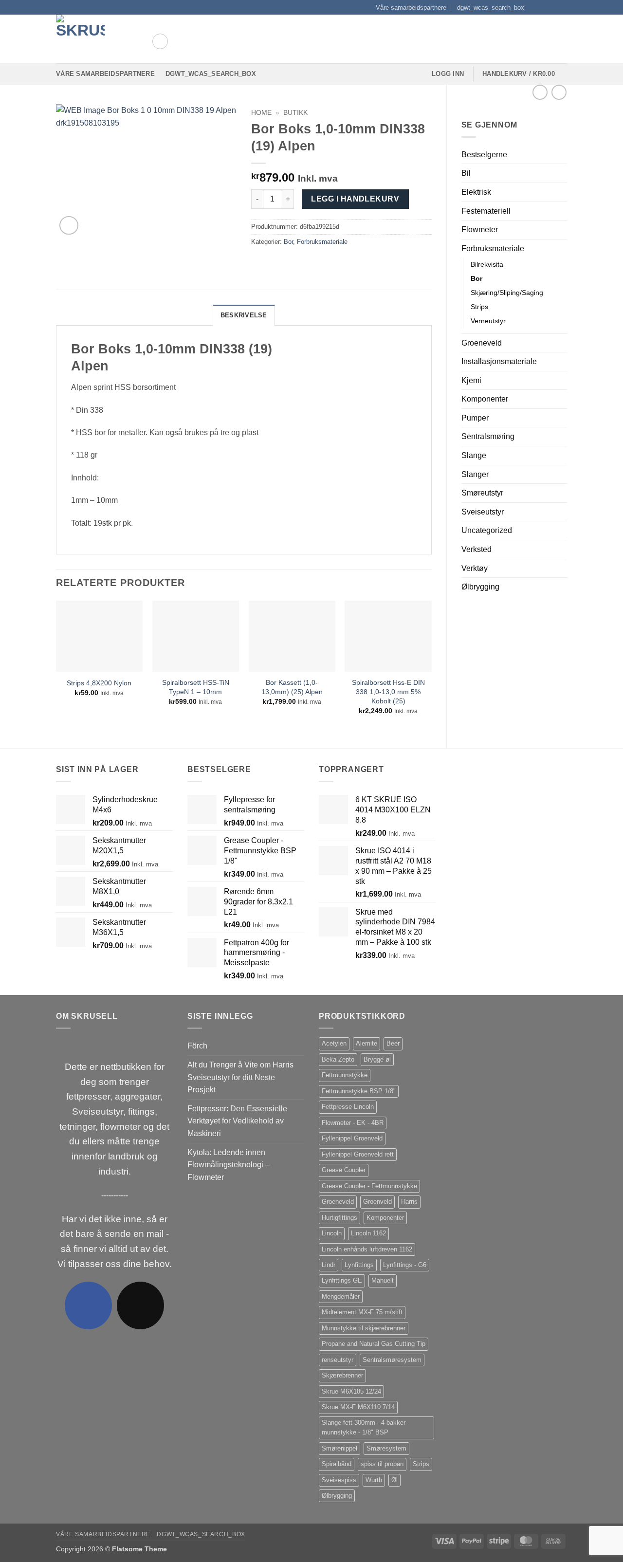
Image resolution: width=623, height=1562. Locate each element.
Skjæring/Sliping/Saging (507, 292)
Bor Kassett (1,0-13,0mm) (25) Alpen (292, 687)
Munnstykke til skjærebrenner (363, 1328)
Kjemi (471, 380)
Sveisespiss (339, 1480)
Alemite (366, 1043)
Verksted (476, 549)
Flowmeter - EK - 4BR (353, 1122)
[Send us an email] (562, 7)
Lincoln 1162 (368, 1233)
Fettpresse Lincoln (348, 1106)
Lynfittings (359, 1264)
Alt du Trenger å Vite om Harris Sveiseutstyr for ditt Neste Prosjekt (240, 1077)
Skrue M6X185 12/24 (351, 1391)
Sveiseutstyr (482, 512)
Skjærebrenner (342, 1375)
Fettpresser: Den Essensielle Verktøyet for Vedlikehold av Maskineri (237, 1121)
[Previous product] (559, 92)
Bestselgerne (484, 154)
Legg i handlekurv (355, 199)
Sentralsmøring (487, 436)
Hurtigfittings (339, 1217)
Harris (409, 1201)
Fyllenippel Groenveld (352, 1138)
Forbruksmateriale (492, 248)
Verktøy (474, 568)
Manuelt (382, 1280)
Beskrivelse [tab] (243, 315)
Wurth (374, 1480)
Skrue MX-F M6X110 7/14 (358, 1407)
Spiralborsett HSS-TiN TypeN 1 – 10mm (195, 687)
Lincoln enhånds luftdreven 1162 (367, 1249)
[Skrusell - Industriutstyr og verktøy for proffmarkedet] (96, 39)
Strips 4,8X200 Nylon (99, 683)
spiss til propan (382, 1464)
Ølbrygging (480, 587)
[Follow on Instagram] (544, 7)
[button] (160, 41)
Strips (479, 307)
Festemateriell (486, 211)
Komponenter (484, 399)
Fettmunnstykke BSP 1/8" (359, 1091)
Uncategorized (486, 530)
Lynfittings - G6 (404, 1264)
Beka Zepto (338, 1059)
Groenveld (377, 1201)
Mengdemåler (341, 1296)
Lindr (328, 1264)
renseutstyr (337, 1359)
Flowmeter (479, 229)
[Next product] (540, 92)
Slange (473, 455)
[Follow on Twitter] (553, 7)
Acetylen (334, 1043)
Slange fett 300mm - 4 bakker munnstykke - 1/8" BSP (363, 1427)
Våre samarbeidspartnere (411, 7)
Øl (394, 1480)
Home (261, 112)
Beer (393, 1043)
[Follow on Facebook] (534, 7)
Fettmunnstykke (344, 1075)
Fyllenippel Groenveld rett (358, 1154)
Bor (476, 278)
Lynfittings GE (342, 1280)
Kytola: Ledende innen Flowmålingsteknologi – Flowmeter (228, 1164)
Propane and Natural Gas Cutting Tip (373, 1343)
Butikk (295, 112)
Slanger (475, 474)
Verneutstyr (488, 321)
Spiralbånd (336, 1464)
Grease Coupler (344, 1170)
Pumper (475, 418)
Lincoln (332, 1233)
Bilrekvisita (487, 264)
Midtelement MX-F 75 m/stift (362, 1312)
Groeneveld (481, 343)
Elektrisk (476, 192)
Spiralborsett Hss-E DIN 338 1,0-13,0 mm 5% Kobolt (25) (388, 691)
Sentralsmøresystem (392, 1359)
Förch (197, 1046)
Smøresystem (386, 1448)
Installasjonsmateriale (499, 361)
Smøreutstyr (482, 493)
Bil (466, 173)
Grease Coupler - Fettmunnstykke (369, 1186)
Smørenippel (339, 1448)
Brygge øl (377, 1059)
